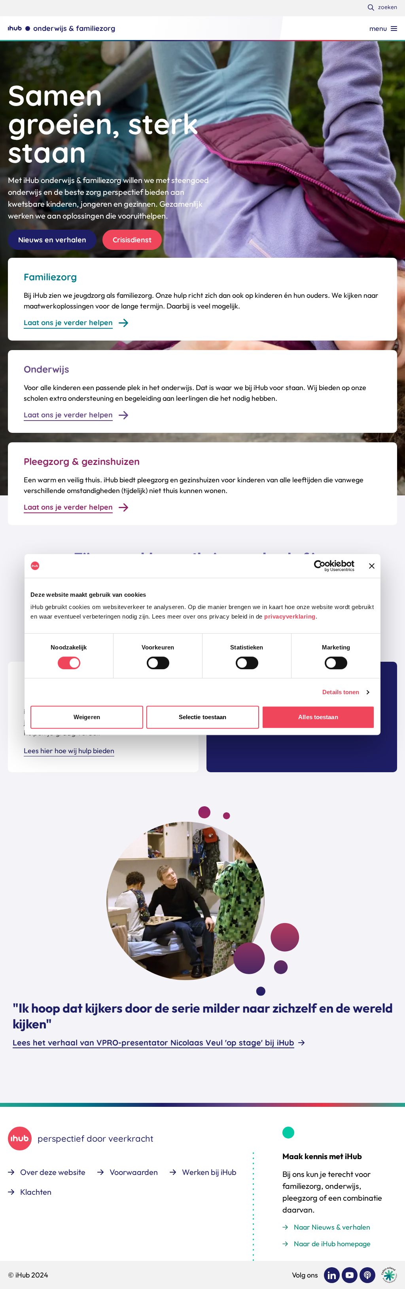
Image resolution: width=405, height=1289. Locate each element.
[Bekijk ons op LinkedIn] (332, 1275)
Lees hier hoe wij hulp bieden (69, 750)
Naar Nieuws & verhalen (332, 1227)
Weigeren (87, 717)
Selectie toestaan (203, 717)
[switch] (158, 663)
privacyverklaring (290, 616)
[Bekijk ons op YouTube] (350, 1275)
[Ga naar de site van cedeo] (389, 1275)
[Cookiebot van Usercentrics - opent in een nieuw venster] (319, 566)
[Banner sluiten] (372, 566)
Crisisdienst (132, 239)
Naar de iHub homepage (332, 1243)
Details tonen (340, 692)
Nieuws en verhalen (52, 239)
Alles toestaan (318, 717)
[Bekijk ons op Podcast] (367, 1275)
